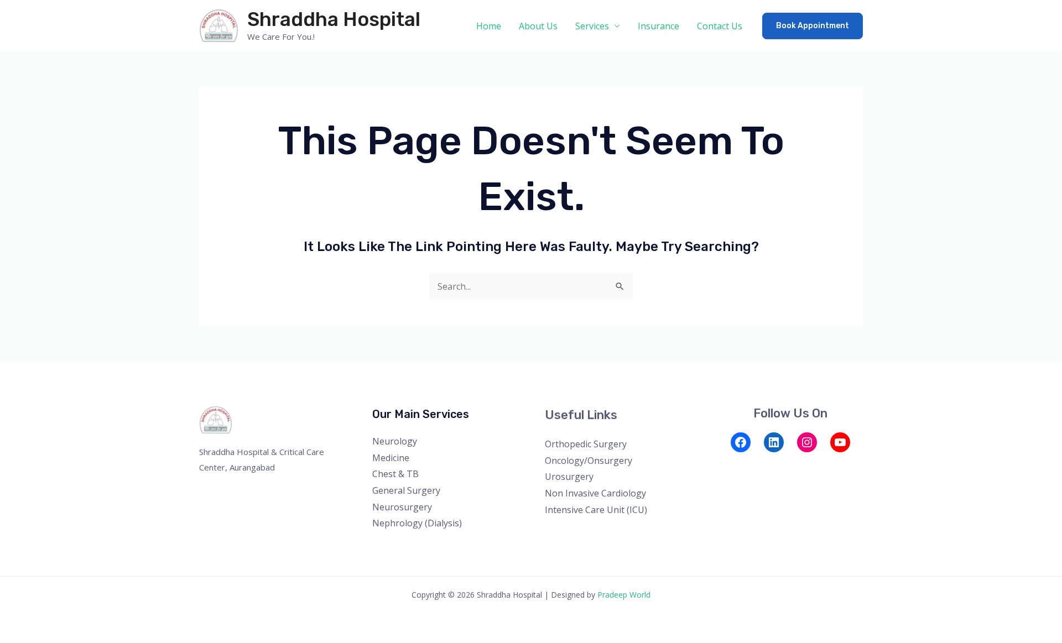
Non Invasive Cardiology (595, 493)
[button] (812, 26)
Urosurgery (569, 477)
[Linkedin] (785, 465)
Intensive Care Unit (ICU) (596, 510)
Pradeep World (623, 594)
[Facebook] (741, 442)
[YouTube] (840, 442)
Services (592, 26)
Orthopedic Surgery (586, 444)
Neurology (394, 441)
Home (488, 26)
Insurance (658, 26)
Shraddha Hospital (333, 19)
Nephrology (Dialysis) (417, 523)
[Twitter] (740, 465)
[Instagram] (807, 442)
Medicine (390, 458)
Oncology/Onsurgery (588, 460)
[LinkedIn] (774, 442)
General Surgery (406, 490)
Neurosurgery (402, 507)
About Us (538, 26)
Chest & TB (395, 474)
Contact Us (719, 26)
